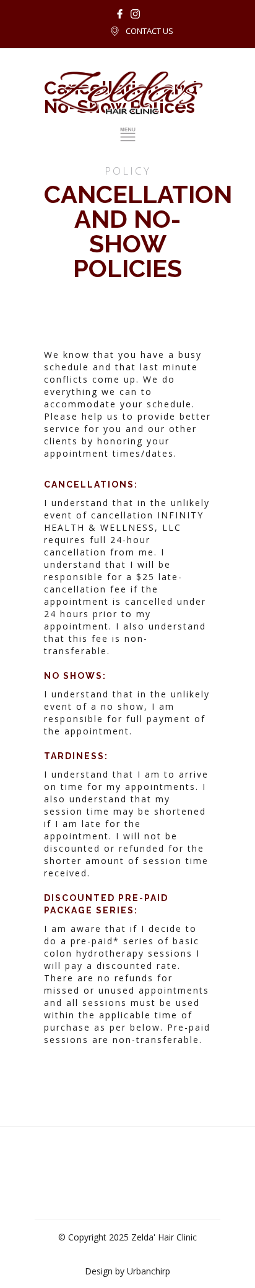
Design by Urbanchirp (127, 1271)
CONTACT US (149, 30)
